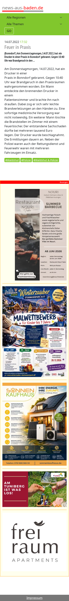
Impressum (34, 598)
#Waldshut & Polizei (45, 160)
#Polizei (26, 160)
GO (9, 31)
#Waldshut (12, 160)
